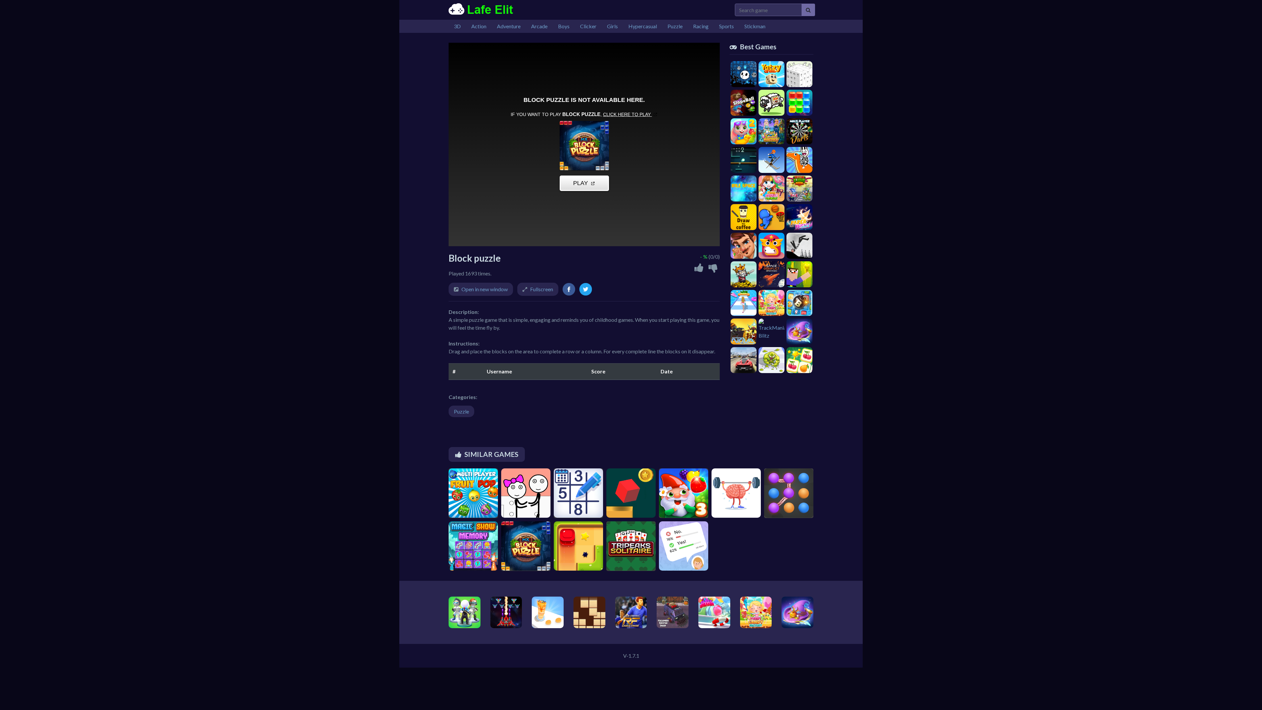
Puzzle (461, 411)
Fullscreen (541, 289)
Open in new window (484, 289)
